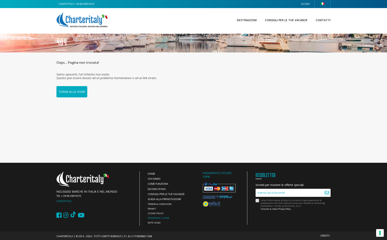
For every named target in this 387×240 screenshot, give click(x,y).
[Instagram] (66, 215)
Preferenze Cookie (158, 218)
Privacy (152, 208)
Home (151, 173)
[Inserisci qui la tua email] (327, 193)
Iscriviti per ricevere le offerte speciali (280, 185)
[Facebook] (59, 215)
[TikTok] (73, 215)
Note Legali (154, 222)
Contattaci (64, 201)
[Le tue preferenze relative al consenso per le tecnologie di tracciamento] (380, 233)
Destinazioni (247, 20)
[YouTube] (81, 215)
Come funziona (158, 184)
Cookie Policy (155, 213)
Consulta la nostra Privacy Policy (276, 209)
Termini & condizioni (160, 204)
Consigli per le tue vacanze (286, 20)
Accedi (305, 4)
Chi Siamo (154, 179)
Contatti (323, 20)
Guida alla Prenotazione (164, 199)
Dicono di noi (157, 189)
